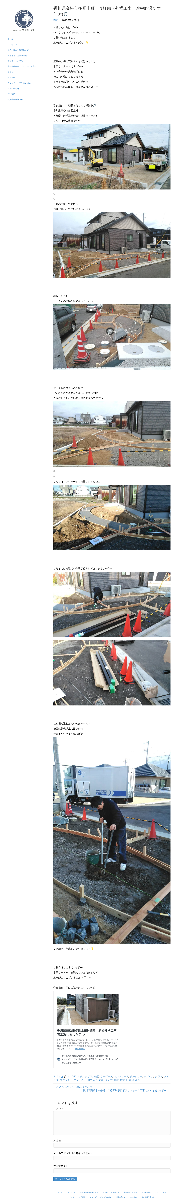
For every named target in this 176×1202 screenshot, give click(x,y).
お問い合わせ (13, 88)
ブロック (65, 1080)
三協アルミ (91, 1080)
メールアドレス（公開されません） (73, 1153)
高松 (137, 1080)
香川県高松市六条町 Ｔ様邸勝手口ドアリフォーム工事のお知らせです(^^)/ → (126, 1090)
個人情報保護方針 (15, 99)
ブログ (10, 72)
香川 (131, 1080)
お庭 (96, 1076)
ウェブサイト (60, 1165)
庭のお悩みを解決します (18, 50)
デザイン (148, 1076)
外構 (116, 1080)
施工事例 (11, 77)
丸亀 (100, 1080)
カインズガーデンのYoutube (20, 83)
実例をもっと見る (15, 61)
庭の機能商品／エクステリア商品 (22, 66)
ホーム (10, 39)
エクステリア (84, 1076)
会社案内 (11, 94)
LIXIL (73, 1076)
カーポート (106, 1076)
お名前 (57, 1140)
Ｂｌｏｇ (58, 1076)
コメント (58, 1108)
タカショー (136, 1076)
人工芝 (108, 1080)
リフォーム (77, 1080)
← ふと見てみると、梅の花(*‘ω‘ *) (72, 1086)
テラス (158, 1076)
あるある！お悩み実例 (17, 55)
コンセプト (12, 44)
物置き (123, 1080)
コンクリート (121, 1076)
